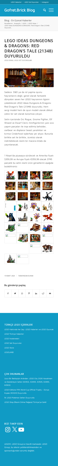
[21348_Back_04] (10, 227)
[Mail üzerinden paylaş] (50, 293)
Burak (30, 276)
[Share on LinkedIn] (36, 293)
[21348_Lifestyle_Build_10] (35, 186)
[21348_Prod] (10, 175)
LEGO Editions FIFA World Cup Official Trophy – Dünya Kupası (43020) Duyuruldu (26, 391)
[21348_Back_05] (23, 227)
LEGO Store (9, 348)
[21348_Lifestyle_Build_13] (10, 196)
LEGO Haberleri (16, 2)
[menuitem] (16, 2)
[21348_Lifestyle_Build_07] (47, 175)
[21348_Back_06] (35, 227)
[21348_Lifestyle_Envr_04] (29, 77)
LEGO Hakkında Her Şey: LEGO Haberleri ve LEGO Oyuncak (29, 329)
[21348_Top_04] (35, 206)
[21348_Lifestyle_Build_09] (23, 186)
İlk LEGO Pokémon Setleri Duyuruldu (19, 397)
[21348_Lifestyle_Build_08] (10, 186)
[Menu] (50, 10)
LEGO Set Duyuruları (31, 2)
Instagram (45, 2)
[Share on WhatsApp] (22, 293)
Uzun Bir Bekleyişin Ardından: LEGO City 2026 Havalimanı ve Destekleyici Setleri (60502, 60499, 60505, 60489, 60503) (28, 381)
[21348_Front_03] (47, 248)
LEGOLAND (9, 352)
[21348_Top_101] (47, 206)
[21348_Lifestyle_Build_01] (23, 259)
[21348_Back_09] (10, 238)
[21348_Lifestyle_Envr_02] (23, 196)
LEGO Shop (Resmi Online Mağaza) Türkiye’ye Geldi (25, 402)
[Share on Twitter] (15, 293)
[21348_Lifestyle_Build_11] (47, 186)
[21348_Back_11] (35, 238)
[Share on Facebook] (8, 293)
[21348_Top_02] (10, 206)
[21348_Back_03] (47, 217)
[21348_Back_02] (35, 217)
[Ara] (43, 10)
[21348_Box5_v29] (47, 238)
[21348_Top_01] (47, 196)
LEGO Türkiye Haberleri (14, 334)
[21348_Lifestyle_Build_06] (35, 175)
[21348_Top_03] (23, 206)
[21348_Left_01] (10, 259)
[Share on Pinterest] (29, 293)
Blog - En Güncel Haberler (18, 20)
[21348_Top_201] (10, 217)
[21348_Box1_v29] (23, 175)
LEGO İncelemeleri (11, 338)
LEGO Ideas (8, 60)
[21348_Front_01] (35, 248)
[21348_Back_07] (47, 227)
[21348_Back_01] (23, 217)
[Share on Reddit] (43, 293)
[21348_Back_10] (23, 238)
